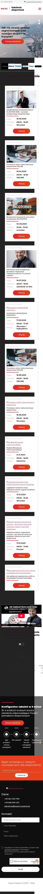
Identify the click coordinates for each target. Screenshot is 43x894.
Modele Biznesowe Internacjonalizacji (14, 449)
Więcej (21, 131)
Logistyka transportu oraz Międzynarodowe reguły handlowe (20, 489)
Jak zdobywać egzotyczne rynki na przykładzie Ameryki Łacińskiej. (20, 577)
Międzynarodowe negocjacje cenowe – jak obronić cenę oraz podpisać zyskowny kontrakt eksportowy (19, 535)
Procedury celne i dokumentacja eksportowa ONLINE (19, 165)
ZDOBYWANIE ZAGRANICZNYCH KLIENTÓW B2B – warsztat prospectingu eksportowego (19, 112)
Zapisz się (21, 775)
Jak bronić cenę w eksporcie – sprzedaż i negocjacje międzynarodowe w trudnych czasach (18, 273)
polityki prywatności (11, 850)
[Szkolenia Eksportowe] (22, 788)
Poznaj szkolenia (12, 43)
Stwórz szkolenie (12, 723)
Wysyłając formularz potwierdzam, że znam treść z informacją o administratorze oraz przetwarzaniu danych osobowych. (21, 851)
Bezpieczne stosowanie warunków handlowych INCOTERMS (20, 218)
